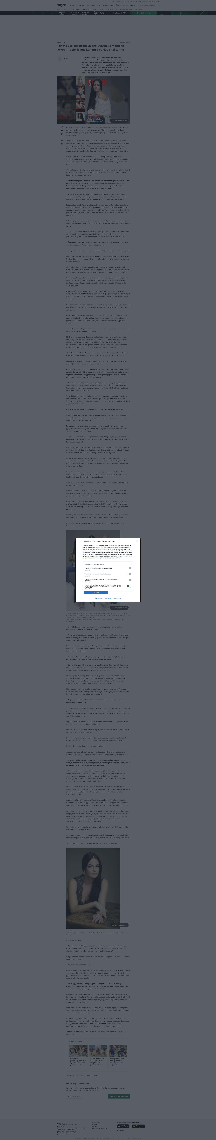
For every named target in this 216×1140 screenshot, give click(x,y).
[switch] (129, 568)
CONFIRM (96, 592)
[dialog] (108, 570)
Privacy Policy (117, 598)
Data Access (108, 598)
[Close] (137, 541)
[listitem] (108, 564)
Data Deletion (98, 598)
